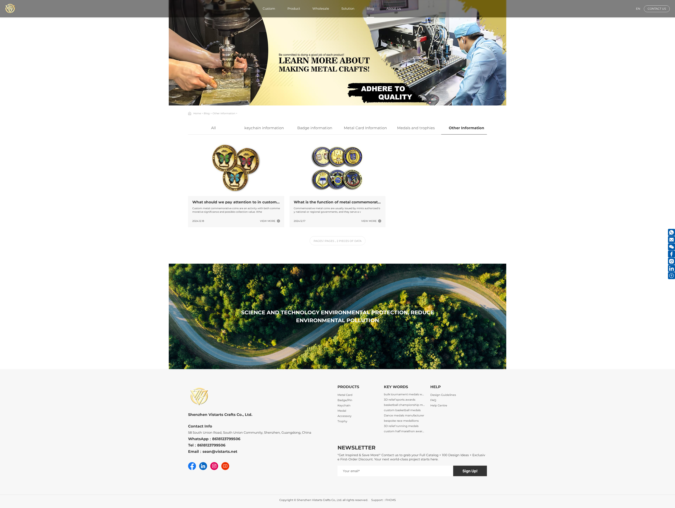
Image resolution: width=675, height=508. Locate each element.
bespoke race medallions (401, 434)
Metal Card (345, 395)
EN (638, 8)
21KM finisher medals (398, 397)
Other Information (224, 113)
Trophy (342, 421)
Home (197, 113)
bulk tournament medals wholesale (404, 408)
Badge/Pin (345, 400)
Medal (342, 410)
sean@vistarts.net (219, 451)
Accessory (345, 416)
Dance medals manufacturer (404, 429)
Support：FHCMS (383, 500)
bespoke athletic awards (401, 402)
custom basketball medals (402, 423)
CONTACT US (657, 8)
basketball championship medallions (404, 418)
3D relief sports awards (399, 413)
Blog (207, 113)
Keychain (344, 405)
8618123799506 (226, 439)
